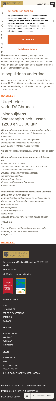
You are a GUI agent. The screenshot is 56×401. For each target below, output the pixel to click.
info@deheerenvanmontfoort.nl (17, 274)
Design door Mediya (10, 397)
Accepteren (28, 39)
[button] (52, 4)
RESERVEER (8, 96)
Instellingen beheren (28, 49)
